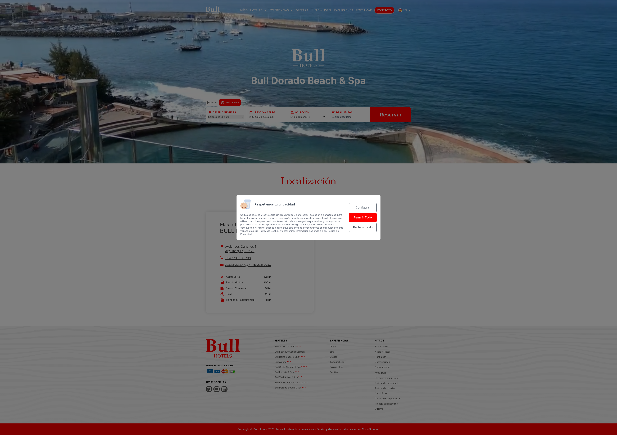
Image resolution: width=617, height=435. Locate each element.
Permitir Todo (363, 217)
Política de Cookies (269, 231)
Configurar (363, 207)
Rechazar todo (363, 227)
